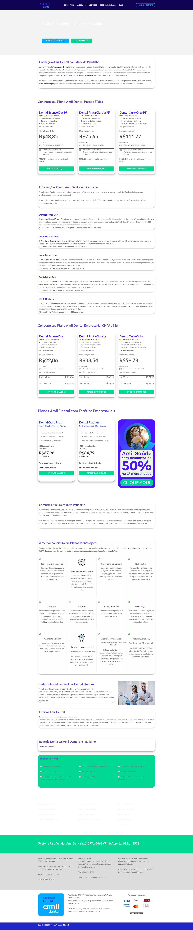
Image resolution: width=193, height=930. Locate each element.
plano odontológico (46, 83)
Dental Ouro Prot (125, 820)
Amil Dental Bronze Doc (54, 219)
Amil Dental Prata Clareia (50, 241)
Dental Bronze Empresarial (48, 820)
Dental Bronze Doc (125, 804)
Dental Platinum (124, 825)
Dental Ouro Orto (125, 814)
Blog (121, 5)
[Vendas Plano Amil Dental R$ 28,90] (49, 5)
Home (66, 5)
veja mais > (43, 449)
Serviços (93, 5)
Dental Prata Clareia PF (47, 809)
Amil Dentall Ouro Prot (50, 281)
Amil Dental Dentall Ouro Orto (53, 260)
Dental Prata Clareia (126, 809)
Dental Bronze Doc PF (46, 804)
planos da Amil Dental (95, 200)
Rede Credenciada (108, 5)
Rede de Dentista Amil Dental (89, 820)
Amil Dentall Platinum (49, 303)
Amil (72, 5)
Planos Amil (81, 5)
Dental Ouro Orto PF (46, 814)
